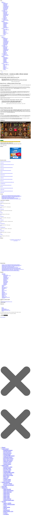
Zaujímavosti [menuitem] (6, 510)
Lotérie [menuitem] (5, 505)
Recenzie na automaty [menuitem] (8, 485)
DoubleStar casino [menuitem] (7, 467)
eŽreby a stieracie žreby (6, 29)
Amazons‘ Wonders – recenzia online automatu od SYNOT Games (10, 267)
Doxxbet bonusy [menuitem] (7, 451)
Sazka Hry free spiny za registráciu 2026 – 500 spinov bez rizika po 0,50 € (11, 196)
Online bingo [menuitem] (6, 493)
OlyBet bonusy (5, 280)
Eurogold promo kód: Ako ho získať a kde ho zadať (8, 197)
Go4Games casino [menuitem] (7, 473)
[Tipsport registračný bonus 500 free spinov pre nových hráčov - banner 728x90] (15, 103)
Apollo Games (3, 273)
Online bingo (4, 24)
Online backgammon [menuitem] (8, 490)
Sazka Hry (1, 212)
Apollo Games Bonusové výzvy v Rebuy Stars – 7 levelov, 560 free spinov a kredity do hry (13, 269)
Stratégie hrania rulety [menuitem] (8, 500)
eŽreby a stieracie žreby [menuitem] (9, 504)
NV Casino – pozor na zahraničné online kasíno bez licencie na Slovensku (11, 195)
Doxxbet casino (2, 180)
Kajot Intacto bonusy (5, 7)
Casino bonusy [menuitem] (5, 448)
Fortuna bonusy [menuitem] (7, 454)
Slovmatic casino (2, 192)
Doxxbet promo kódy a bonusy (7, 275)
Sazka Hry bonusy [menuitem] (7, 461)
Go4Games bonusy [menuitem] (8, 457)
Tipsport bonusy (5, 284)
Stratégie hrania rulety (6, 27)
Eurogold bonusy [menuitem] (7, 453)
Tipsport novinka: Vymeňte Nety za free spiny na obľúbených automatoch (10, 270)
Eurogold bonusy (5, 4)
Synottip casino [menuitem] (7, 479)
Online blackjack (5, 23)
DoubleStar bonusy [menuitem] (8, 450)
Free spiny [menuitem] (4, 486)
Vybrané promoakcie (4, 296)
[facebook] (5, 306)
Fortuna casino (5, 13)
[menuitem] (3, 447)
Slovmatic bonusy (5, 282)
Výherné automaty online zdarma (6, 297)
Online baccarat (5, 22)
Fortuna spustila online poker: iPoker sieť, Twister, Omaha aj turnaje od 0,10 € (11, 268)
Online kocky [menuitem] (6, 494)
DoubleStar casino (5, 11)
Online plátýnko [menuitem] (7, 498)
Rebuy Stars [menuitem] (6, 476)
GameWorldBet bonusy (6, 277)
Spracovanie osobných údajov (5, 309)
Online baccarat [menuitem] (7, 489)
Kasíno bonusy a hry (4, 288)
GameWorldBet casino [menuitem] (8, 472)
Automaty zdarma (5, 19)
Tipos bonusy (5, 283)
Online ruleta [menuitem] (6, 497)
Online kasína (3, 10)
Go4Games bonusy (5, 6)
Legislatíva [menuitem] (6, 514)
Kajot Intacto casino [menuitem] (8, 475)
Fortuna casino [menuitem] (6, 471)
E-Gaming (3, 285)
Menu (1, 0)
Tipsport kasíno (5, 18)
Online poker (4, 25)
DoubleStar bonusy (5, 3)
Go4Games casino (2, 189)
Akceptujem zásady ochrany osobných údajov (6, 301)
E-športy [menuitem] (5, 512)
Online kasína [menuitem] (5, 465)
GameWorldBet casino (6, 49)
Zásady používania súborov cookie (6, 310)
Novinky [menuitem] (4, 501)
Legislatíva (4, 34)
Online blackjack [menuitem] (7, 492)
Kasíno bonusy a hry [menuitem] (8, 511)
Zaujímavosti (4, 32)
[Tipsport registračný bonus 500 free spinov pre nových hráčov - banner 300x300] (15, 158)
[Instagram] (8, 306)
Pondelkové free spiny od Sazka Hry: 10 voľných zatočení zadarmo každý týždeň (11, 265)
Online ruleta (4, 26)
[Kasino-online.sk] (2, 35)
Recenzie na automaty (6, 20)
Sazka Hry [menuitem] (5, 478)
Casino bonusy (3, 2)
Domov (3, 307)
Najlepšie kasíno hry (4, 290)
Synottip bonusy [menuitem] (7, 462)
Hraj (0, 207)
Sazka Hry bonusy (5, 8)
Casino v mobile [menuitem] (7, 503)
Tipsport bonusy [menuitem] (7, 464)
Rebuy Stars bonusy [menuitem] (8, 460)
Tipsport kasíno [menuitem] (7, 480)
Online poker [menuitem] (6, 496)
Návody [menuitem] (5, 508)
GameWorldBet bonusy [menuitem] (9, 455)
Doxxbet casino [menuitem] (7, 468)
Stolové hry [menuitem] (4, 487)
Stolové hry (3, 21)
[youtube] (3, 306)
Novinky (3, 28)
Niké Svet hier (5, 279)
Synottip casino (5, 17)
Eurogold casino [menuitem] (7, 469)
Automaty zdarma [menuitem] (7, 483)
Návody (4, 31)
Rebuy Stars (4, 16)
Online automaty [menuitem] (6, 482)
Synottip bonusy (5, 9)
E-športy (4, 33)
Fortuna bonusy (5, 5)
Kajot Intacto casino (5, 15)
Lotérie (4, 30)
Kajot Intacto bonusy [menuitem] (8, 458)
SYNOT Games (12, 75)
